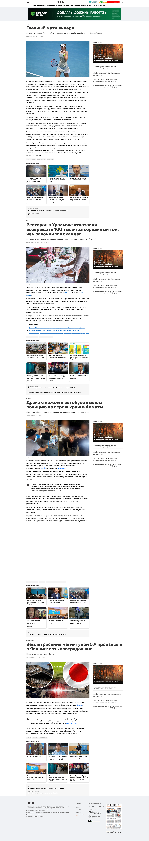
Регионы (83, 5)
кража (58, 582)
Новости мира (51, 5)
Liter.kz (66, 292)
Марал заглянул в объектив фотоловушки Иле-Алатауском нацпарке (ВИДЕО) (51, 387)
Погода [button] (112, 5)
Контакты (78, 812)
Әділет (88, 5)
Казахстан (42, 582)
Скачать (108, 831)
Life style (66, 5)
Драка (63, 582)
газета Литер (50, 159)
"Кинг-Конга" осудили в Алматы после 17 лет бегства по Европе (47, 634)
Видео (53, 582)
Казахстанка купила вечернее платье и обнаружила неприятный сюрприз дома (59, 333)
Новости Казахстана (39, 5)
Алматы (48, 582)
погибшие (35, 737)
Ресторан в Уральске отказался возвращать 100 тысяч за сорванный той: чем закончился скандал (107, 73)
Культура (77, 5)
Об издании (79, 805)
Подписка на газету (113, 2)
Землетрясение (43, 737)
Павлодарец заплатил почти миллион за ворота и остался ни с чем (54, 330)
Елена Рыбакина (41, 159)
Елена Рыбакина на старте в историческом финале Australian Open (48, 210)
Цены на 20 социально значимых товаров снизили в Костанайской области (57, 328)
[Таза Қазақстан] (102, 2)
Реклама (78, 807)
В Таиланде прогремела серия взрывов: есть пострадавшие (46, 788)
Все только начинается (35, 214)
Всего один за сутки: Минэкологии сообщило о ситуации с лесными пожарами (107, 58)
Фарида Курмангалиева (32, 242)
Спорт (71, 5)
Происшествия (98, 54)
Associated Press (71, 723)
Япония (29, 737)
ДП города (61, 468)
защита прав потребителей (45, 337)
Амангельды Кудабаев (32, 582)
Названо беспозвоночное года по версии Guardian (43, 793)
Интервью (59, 5)
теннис (33, 159)
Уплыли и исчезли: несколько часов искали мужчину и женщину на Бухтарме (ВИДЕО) (54, 392)
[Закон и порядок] (93, 2)
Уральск (29, 337)
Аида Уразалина (30, 415)
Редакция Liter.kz (30, 36)
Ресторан (35, 337)
